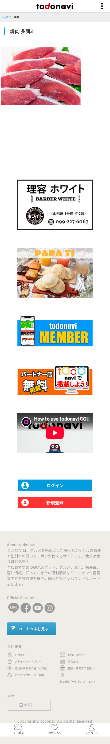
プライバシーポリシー (28, 661)
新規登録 (55, 502)
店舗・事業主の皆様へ (81, 668)
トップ (5, 17)
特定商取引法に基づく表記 (31, 668)
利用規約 (20, 655)
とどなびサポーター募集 (29, 675)
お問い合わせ (76, 655)
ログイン (55, 485)
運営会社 (73, 661)
